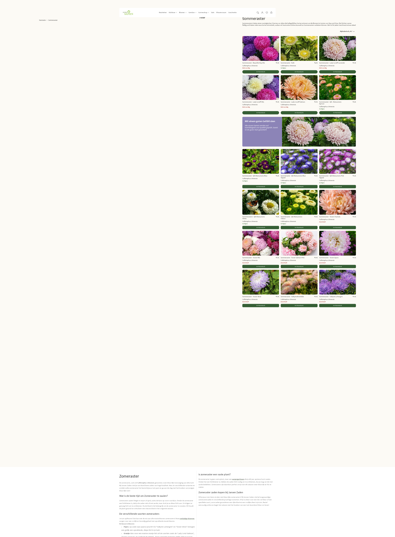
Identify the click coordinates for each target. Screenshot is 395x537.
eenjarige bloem (238, 479)
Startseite (42, 20)
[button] (258, 12)
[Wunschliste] (267, 12)
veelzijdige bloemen (187, 518)
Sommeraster (53, 20)
